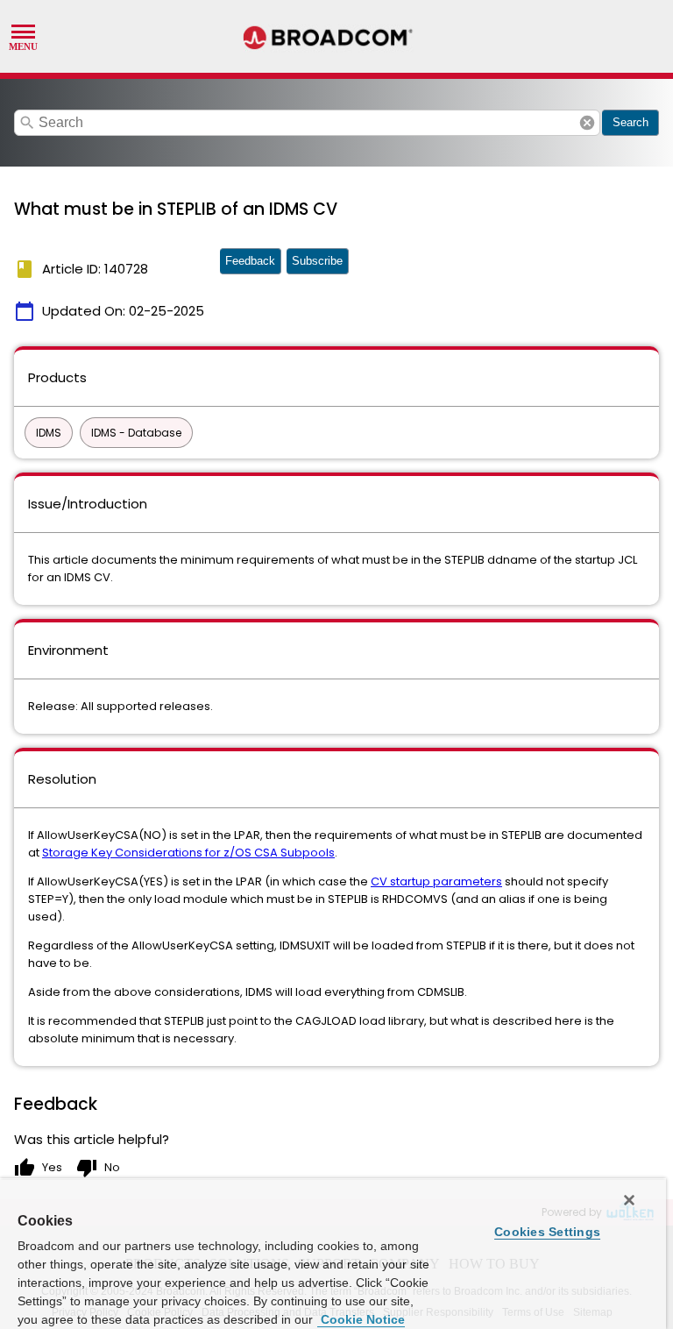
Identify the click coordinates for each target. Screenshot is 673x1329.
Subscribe (317, 260)
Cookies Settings (547, 1232)
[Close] (629, 1200)
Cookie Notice (361, 1319)
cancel (587, 122)
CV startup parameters (436, 881)
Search (630, 122)
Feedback (250, 260)
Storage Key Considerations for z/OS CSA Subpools (188, 852)
